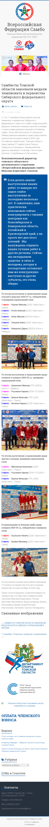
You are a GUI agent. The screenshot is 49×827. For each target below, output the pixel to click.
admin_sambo (10, 106)
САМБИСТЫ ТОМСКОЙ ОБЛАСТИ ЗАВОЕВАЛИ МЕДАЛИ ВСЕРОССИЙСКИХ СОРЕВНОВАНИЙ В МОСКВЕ (24, 625)
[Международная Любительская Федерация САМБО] (29, 42)
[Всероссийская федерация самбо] (19, 42)
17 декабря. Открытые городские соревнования (24, 635)
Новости (28, 106)
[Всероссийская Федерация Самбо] (24, 3)
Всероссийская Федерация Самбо (24, 26)
